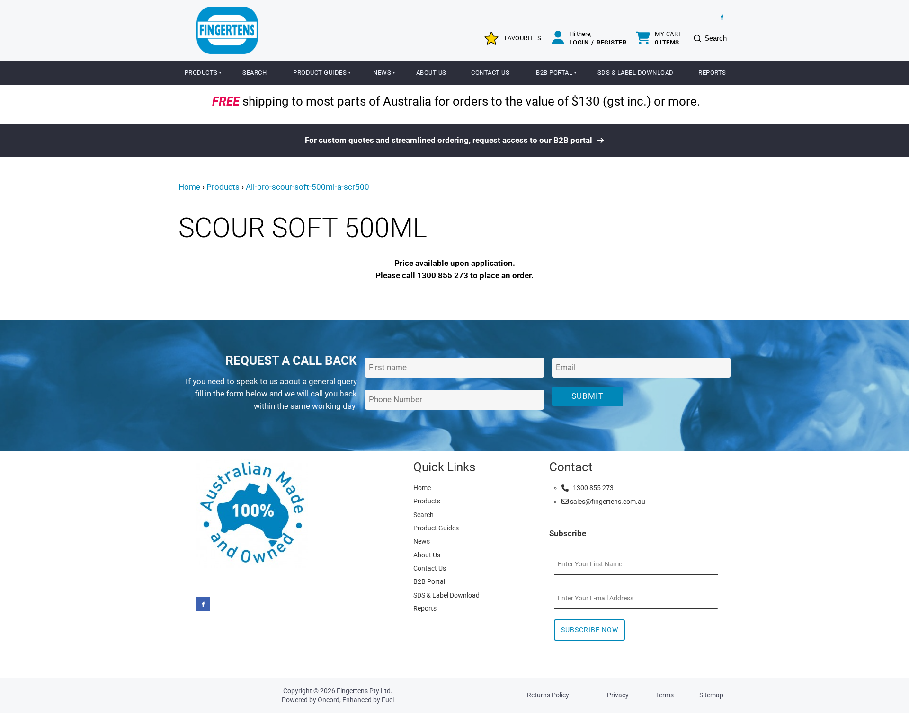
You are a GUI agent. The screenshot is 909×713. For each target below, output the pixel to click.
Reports (712, 72)
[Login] (558, 38)
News (382, 72)
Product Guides (320, 72)
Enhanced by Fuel (368, 700)
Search (254, 72)
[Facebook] (722, 17)
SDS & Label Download (635, 72)
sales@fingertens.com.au (607, 501)
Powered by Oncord (310, 700)
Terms (665, 695)
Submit (587, 396)
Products (201, 72)
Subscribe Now (589, 630)
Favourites (523, 38)
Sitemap (711, 695)
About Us (431, 72)
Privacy (618, 695)
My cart (668, 38)
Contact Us (490, 72)
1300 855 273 (591, 488)
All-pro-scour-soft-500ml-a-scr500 (307, 187)
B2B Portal (554, 72)
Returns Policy (548, 695)
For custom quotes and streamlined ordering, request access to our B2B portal (449, 140)
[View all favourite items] (491, 38)
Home (189, 187)
